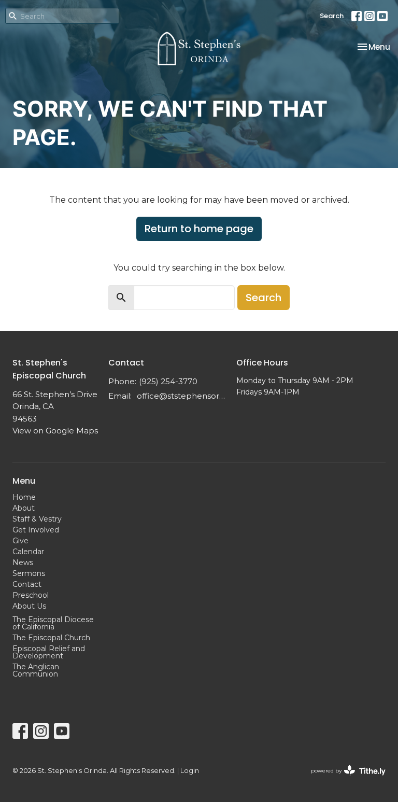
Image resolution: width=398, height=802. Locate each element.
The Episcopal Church (51, 637)
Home (24, 497)
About (23, 508)
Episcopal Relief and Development (48, 652)
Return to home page (199, 228)
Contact (26, 584)
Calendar (28, 551)
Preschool (30, 595)
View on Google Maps (55, 430)
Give (20, 540)
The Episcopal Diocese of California (53, 623)
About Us (29, 606)
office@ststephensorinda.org (181, 396)
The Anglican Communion (35, 670)
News (22, 562)
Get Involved (35, 529)
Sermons (28, 573)
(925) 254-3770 (168, 381)
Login (189, 771)
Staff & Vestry (37, 519)
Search (332, 16)
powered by (343, 779)
